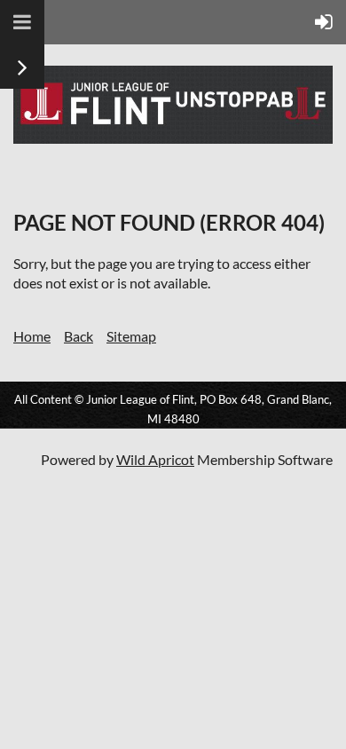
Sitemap (131, 335)
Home (32, 335)
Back (78, 335)
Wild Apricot (155, 459)
